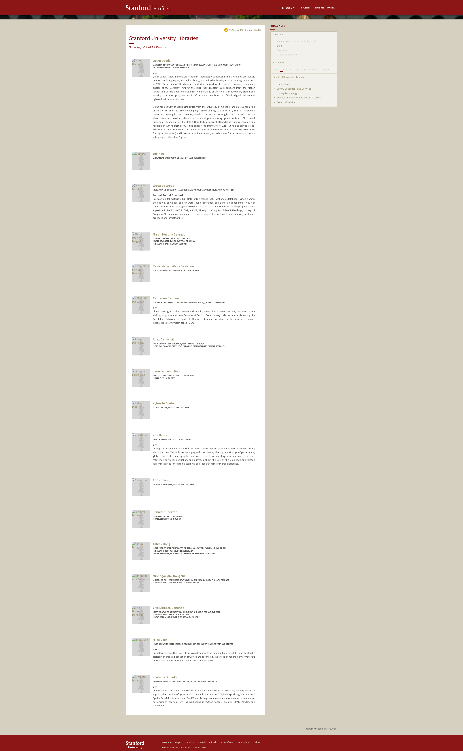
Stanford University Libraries (288, 77)
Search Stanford (207, 742)
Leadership (282, 84)
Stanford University (141, 745)
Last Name (278, 62)
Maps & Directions (184, 742)
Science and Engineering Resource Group (298, 97)
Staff (279, 45)
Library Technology (287, 93)
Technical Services (286, 102)
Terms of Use (226, 742)
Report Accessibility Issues (320, 728)
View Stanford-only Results (245, 29)
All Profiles (279, 34)
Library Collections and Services (293, 88)
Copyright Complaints (248, 742)
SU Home (167, 742)
